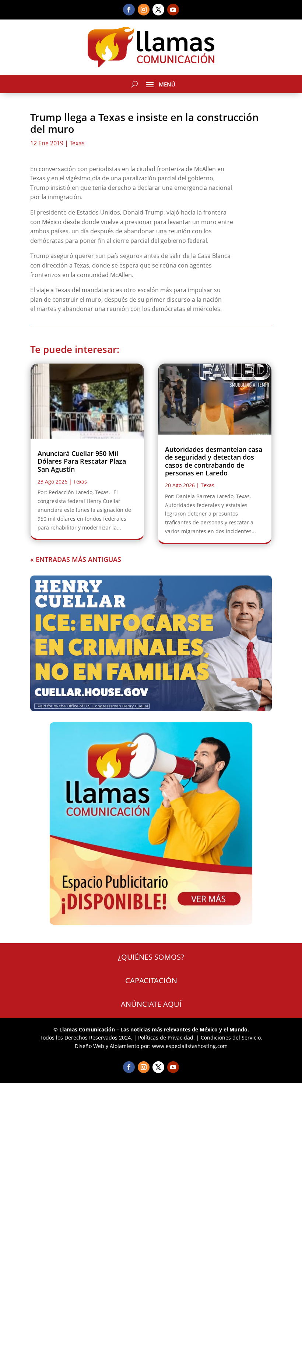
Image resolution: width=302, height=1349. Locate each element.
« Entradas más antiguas (75, 559)
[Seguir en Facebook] (129, 9)
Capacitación (151, 980)
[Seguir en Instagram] (144, 9)
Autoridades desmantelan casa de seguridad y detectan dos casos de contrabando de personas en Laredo (213, 461)
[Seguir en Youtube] (173, 9)
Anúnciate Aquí (151, 1004)
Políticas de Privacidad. (166, 1037)
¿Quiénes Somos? (151, 957)
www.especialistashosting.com (190, 1045)
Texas (77, 143)
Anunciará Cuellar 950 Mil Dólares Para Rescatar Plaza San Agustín (82, 461)
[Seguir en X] (158, 9)
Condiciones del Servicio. (231, 1037)
